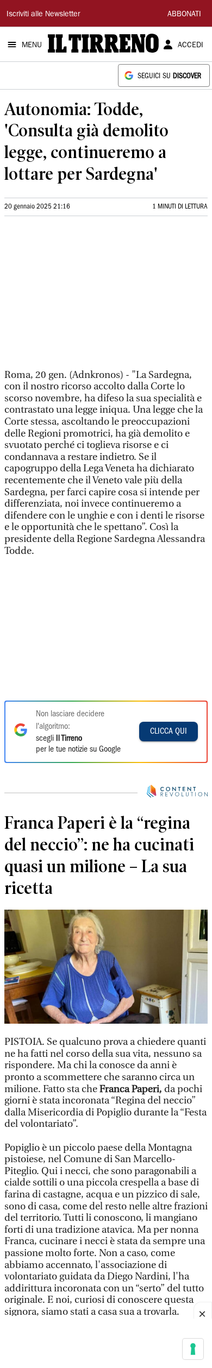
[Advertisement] (85, 297)
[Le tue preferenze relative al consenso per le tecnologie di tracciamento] (193, 1349)
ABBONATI (184, 14)
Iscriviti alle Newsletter (43, 14)
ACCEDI (190, 45)
